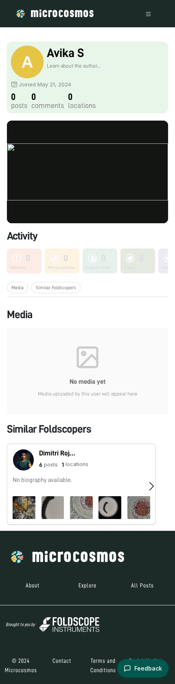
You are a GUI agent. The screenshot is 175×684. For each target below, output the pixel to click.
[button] (81, 484)
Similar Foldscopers (56, 287)
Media (17, 287)
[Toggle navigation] (148, 13)
